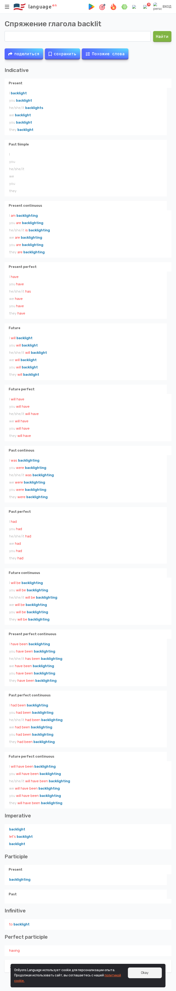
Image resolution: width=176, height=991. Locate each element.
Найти (162, 36)
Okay (144, 973)
